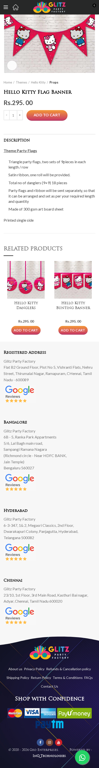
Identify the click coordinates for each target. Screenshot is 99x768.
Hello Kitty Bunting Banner (73, 306)
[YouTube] (58, 742)
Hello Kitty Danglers (26, 306)
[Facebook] (40, 742)
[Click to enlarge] (12, 65)
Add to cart (47, 115)
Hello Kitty (38, 82)
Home (8, 82)
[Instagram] (49, 742)
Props (54, 82)
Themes (21, 82)
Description (17, 140)
